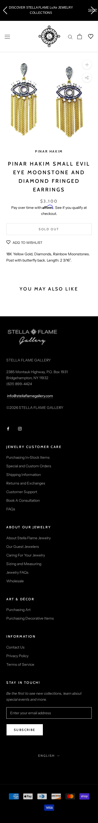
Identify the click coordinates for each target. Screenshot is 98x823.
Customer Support (21, 491)
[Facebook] (8, 429)
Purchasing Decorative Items (30, 618)
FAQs (10, 509)
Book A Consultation (23, 500)
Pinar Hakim (49, 151)
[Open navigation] (7, 36)
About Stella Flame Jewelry (28, 538)
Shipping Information (23, 474)
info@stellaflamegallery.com (30, 396)
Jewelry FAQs (17, 572)
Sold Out (49, 229)
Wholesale (15, 581)
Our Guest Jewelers (22, 546)
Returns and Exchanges (25, 483)
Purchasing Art (18, 609)
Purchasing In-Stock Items (28, 457)
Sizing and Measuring (23, 563)
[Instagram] (20, 429)
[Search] (70, 36)
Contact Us (15, 647)
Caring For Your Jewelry (25, 555)
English (46, 756)
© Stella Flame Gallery (49, 767)
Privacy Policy (17, 655)
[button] (5, 10)
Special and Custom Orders (28, 466)
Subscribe (25, 730)
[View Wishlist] (87, 36)
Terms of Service (20, 664)
